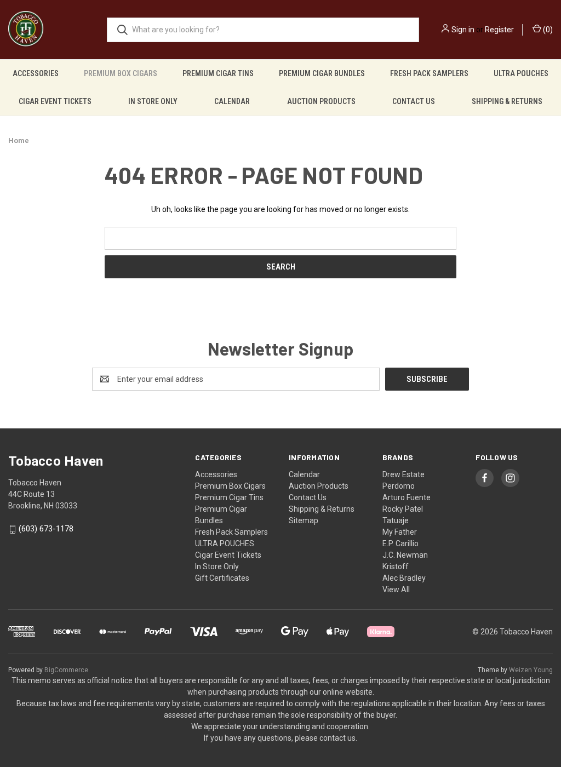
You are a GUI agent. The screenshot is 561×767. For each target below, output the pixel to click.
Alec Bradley (404, 578)
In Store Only (153, 101)
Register (499, 29)
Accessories (36, 73)
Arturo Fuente (406, 497)
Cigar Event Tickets (55, 101)
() (547, 29)
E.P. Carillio (400, 543)
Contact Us (413, 101)
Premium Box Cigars (120, 73)
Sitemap (303, 520)
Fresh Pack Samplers (429, 73)
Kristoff (395, 566)
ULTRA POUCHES (521, 73)
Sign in (462, 29)
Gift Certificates (222, 578)
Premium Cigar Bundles (322, 73)
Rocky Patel (402, 509)
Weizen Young (531, 670)
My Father (399, 532)
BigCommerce (66, 670)
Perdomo (398, 486)
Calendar (232, 101)
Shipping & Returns (507, 101)
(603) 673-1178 (46, 529)
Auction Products (321, 101)
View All (396, 589)
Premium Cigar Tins (218, 73)
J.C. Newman (405, 555)
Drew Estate (403, 474)
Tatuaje (395, 520)
